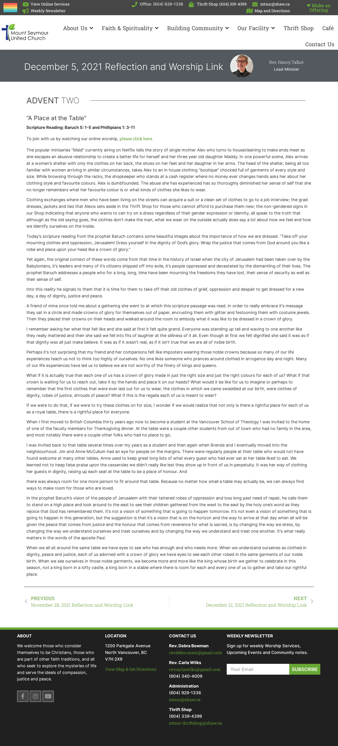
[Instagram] (35, 696)
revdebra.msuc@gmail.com (195, 652)
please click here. (136, 138)
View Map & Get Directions (130, 669)
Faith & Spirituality (127, 28)
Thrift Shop (299, 28)
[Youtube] (48, 696)
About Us (75, 28)
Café (328, 28)
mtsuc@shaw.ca (185, 699)
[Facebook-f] (23, 696)
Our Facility (253, 28)
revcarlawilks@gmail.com (195, 669)
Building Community (195, 28)
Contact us (319, 44)
